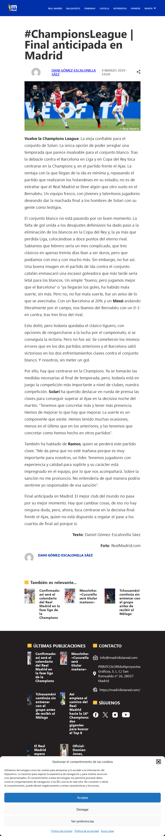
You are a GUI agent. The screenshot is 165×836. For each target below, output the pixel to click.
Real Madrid (55, 8)
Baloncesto (73, 8)
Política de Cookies (61, 831)
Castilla (104, 8)
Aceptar (82, 797)
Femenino (89, 8)
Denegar (82, 809)
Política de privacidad (87, 831)
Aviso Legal (107, 831)
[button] (158, 761)
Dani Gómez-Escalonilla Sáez (74, 72)
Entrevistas (120, 8)
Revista (149, 8)
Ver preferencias (82, 821)
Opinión (135, 8)
